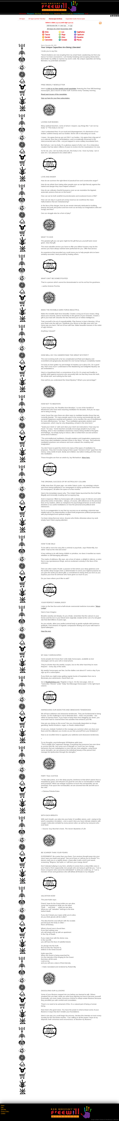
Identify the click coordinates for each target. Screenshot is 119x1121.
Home (2, 1105)
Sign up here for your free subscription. (55, 98)
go (71, 25)
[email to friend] (110, 16)
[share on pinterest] (116, 16)
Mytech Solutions (100, 1119)
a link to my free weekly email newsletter (61, 88)
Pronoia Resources (78, 13)
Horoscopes (22, 13)
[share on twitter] (114, 16)
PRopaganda (30, 13)
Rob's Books (45, 13)
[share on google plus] (118, 16)
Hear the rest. (46, 631)
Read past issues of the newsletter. (54, 94)
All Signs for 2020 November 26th (59, 29)
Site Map (3, 1109)
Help (2, 1107)
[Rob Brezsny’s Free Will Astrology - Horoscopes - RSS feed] (100, 23)
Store (51, 13)
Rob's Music (38, 13)
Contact (3, 1113)
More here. (86, 457)
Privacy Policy (5, 1111)
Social (86, 13)
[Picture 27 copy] (28, 77)
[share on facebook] (112, 16)
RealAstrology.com (53, 682)
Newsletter (57, 13)
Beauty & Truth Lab (67, 13)
